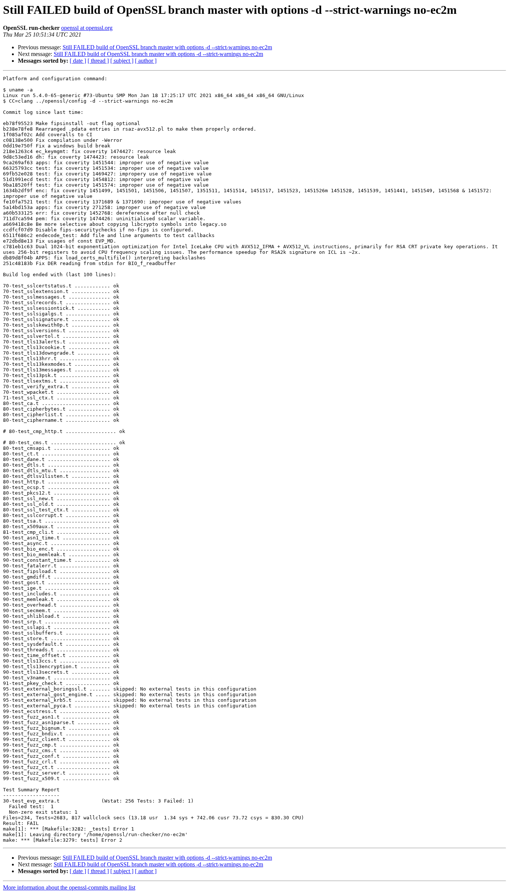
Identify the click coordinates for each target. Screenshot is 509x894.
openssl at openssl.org (87, 28)
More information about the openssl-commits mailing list (69, 887)
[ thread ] (98, 60)
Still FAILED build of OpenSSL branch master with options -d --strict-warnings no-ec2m (167, 47)
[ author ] (146, 60)
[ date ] (78, 60)
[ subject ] (121, 60)
